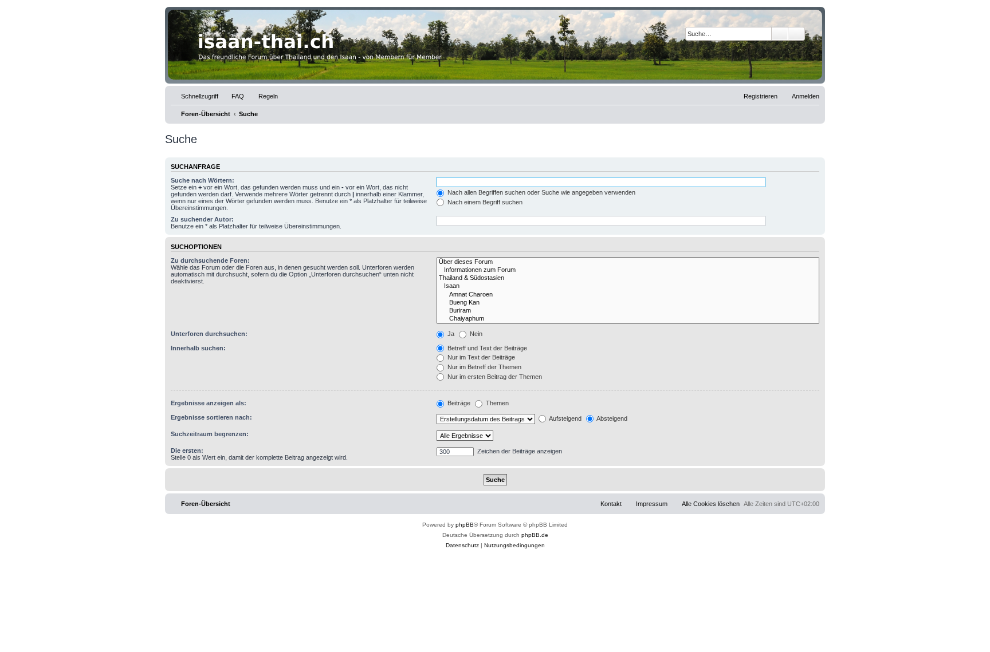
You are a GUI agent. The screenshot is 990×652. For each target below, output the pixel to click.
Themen (496, 403)
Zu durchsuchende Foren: (210, 260)
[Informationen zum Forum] (628, 270)
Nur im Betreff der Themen (483, 366)
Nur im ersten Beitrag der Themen (494, 376)
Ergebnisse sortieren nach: (211, 417)
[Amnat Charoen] (628, 295)
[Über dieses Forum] (628, 262)
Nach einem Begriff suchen (484, 202)
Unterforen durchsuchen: (209, 333)
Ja (450, 333)
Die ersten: (187, 450)
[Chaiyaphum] (628, 319)
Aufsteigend (565, 418)
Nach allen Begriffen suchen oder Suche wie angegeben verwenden (540, 192)
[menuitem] (232, 96)
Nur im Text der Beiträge (480, 357)
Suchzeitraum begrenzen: (210, 433)
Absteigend (611, 418)
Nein (475, 333)
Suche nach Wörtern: (202, 180)
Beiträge (458, 403)
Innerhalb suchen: (198, 348)
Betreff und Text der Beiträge (486, 348)
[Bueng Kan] (628, 303)
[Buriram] (628, 311)
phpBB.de (534, 535)
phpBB (464, 524)
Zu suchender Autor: (202, 219)
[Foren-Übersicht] (495, 45)
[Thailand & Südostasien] (628, 278)
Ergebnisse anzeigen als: (208, 403)
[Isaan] (628, 286)
